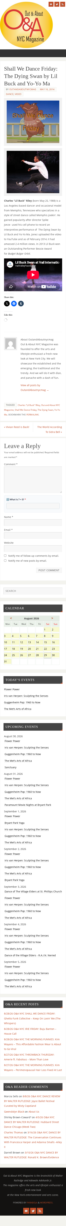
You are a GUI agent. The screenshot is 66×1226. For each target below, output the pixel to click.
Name (8, 517)
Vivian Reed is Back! (16, 427)
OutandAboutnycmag (22, 89)
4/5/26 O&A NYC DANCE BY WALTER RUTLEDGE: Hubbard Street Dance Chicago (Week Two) (31, 1122)
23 (55, 649)
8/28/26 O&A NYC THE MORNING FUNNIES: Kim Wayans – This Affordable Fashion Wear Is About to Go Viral (32, 1044)
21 (39, 649)
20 (31, 649)
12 (23, 643)
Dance (10, 94)
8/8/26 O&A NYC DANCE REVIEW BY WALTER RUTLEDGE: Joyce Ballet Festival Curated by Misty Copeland (32, 1101)
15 (47, 643)
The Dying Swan (45, 409)
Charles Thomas (13, 1132)
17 (7, 649)
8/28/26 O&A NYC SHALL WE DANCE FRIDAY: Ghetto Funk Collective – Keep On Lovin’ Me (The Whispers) (32, 1018)
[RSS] (62, 4)
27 (31, 655)
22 (47, 649)
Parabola (32, 1202)
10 (7, 643)
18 (15, 649)
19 (23, 649)
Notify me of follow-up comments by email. (33, 555)
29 (47, 655)
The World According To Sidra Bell (49, 429)
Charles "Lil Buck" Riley (29, 405)
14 (39, 643)
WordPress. (46, 1202)
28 (39, 655)
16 (55, 643)
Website (9, 542)
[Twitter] (56, 4)
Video (18, 94)
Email (8, 530)
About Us (34, 1111)
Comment (11, 464)
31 (7, 662)
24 (7, 655)
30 (55, 655)
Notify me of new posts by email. (27, 560)
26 (23, 655)
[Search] (58, 592)
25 (15, 655)
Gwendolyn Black (14, 1111)
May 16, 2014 (47, 89)
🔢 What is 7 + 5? (16, 499)
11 (15, 643)
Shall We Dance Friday (26, 409)
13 (31, 643)
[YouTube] (51, 4)
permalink (32, 414)
